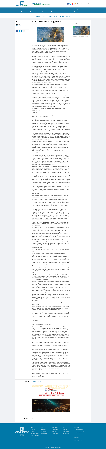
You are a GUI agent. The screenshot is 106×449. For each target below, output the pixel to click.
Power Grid (69, 9)
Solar (40, 9)
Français (38, 16)
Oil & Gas (22, 9)
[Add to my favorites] (69, 24)
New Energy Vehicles (42, 11)
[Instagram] (72, 3)
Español (50, 16)
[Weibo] (75, 3)
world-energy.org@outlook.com (82, 431)
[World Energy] (33, 4)
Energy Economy (52, 11)
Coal (27, 9)
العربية (55, 16)
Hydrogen (77, 9)
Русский (44, 16)
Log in (85, 3)
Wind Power (46, 9)
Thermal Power (34, 9)
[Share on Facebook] (17, 30)
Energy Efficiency (32, 11)
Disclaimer (81, 432)
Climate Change (62, 11)
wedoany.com (76, 437)
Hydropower (54, 9)
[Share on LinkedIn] (22, 30)
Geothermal (83, 9)
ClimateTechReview (77, 440)
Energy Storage (22, 11)
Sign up (89, 3)
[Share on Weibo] (24, 30)
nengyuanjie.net (77, 439)
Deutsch (68, 16)
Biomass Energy (71, 11)
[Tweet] (70, 3)
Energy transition (37, 381)
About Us (76, 432)
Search (78, 3)
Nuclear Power (62, 9)
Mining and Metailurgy (82, 11)
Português (61, 16)
